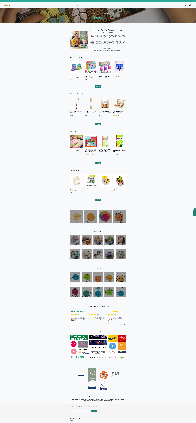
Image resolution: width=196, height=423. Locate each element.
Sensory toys (75, 283)
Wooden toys (75, 246)
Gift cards (114, 409)
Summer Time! (76, 224)
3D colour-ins (109, 261)
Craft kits (86, 260)
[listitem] (78, 319)
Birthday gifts (119, 224)
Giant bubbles (109, 246)
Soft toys (98, 260)
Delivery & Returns (106, 409)
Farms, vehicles (75, 298)
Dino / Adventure (86, 284)
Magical (120, 298)
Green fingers (109, 298)
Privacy (100, 409)
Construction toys (98, 246)
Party (105, 224)
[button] (123, 311)
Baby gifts (91, 224)
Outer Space (86, 298)
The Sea (98, 298)
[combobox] (186, 5)
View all (98, 86)
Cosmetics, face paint (120, 246)
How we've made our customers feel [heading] (78, 311)
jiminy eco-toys (75, 420)
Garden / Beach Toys (120, 261)
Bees (120, 283)
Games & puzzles (75, 261)
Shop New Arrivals (98, 17)
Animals (98, 283)
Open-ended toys (109, 284)
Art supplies (86, 246)
